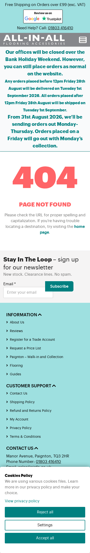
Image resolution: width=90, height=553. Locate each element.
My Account (19, 419)
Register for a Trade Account (32, 339)
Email (9, 284)
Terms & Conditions (25, 436)
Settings (45, 525)
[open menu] (83, 40)
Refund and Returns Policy (30, 411)
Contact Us (18, 393)
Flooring (16, 365)
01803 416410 (60, 28)
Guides (15, 374)
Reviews (16, 331)
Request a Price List (25, 348)
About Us (17, 322)
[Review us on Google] (32, 19)
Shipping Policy (22, 402)
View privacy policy (22, 501)
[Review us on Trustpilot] (51, 19)
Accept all (45, 538)
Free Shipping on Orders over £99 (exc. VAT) (45, 5)
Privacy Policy (20, 428)
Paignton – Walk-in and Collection (36, 357)
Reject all (45, 512)
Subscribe (59, 286)
